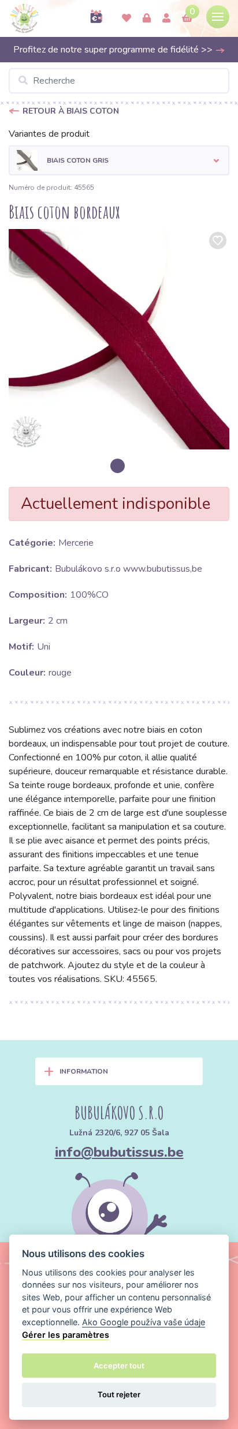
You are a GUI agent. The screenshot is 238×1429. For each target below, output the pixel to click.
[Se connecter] (147, 18)
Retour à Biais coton (71, 111)
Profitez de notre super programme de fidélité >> (114, 49)
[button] (119, 160)
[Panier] (187, 18)
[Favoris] (126, 18)
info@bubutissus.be (119, 1152)
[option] (119, 339)
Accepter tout (119, 1365)
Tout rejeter (119, 1394)
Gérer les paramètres (65, 1335)
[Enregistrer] (166, 18)
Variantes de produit (49, 133)
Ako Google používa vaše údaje (143, 1322)
